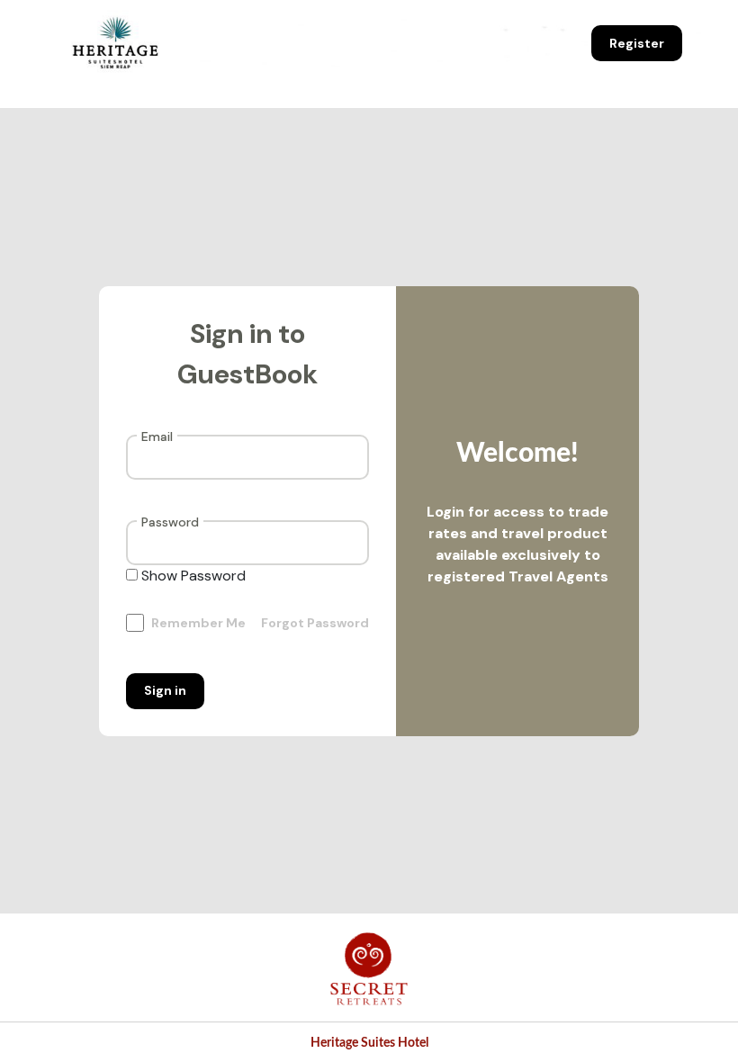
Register (636, 43)
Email (157, 436)
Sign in (165, 690)
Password (170, 521)
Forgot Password (315, 623)
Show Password (193, 575)
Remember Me (198, 623)
